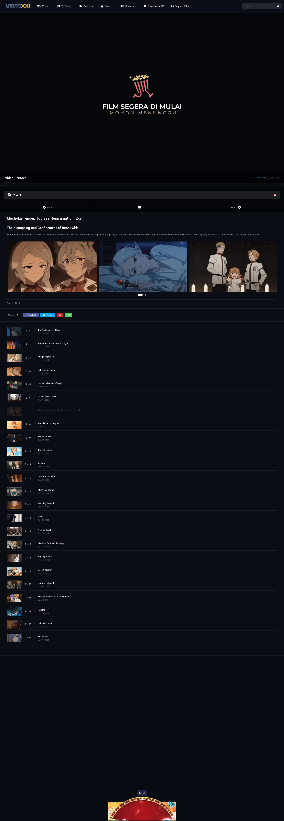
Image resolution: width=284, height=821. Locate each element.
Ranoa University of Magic (50, 383)
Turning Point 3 (45, 556)
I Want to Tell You (46, 476)
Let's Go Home (45, 623)
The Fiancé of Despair (48, 423)
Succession (43, 636)
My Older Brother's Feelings (51, 543)
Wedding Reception (47, 503)
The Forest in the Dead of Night (53, 343)
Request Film (181, 6)
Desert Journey (45, 569)
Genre (86, 6)
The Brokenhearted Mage (50, 330)
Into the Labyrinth (46, 583)
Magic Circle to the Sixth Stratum (53, 596)
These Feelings (45, 450)
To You (41, 463)
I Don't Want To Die (47, 396)
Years (107, 6)
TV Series (65, 6)
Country (129, 6)
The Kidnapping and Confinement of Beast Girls (60, 410)
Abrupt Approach (46, 356)
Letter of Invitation (46, 370)
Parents (41, 609)
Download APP (155, 6)
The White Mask (45, 436)
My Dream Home (46, 490)
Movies (45, 6)
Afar (40, 516)
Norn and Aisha (45, 530)
